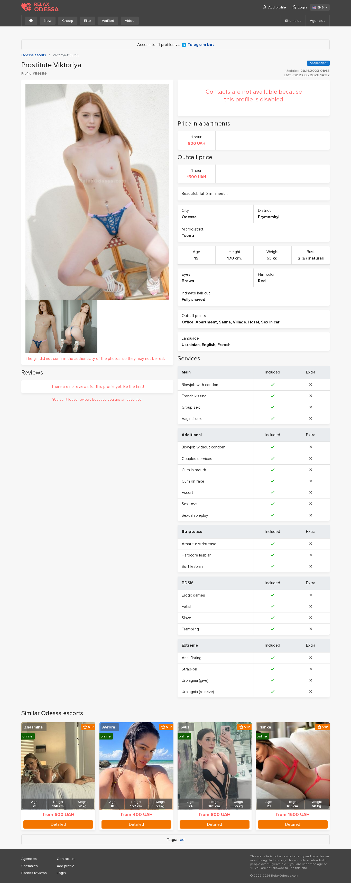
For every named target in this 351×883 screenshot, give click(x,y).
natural (316, 258)
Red (262, 280)
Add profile (277, 7)
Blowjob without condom (203, 447)
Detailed (58, 824)
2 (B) (302, 258)
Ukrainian (191, 344)
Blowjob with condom (200, 384)
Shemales (293, 20)
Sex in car (270, 322)
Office (187, 322)
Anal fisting (191, 657)
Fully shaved (193, 299)
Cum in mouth (194, 470)
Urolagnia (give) (195, 680)
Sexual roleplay (195, 515)
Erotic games (193, 595)
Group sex (191, 407)
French (223, 344)
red (181, 839)
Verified (108, 20)
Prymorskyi (268, 216)
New (47, 20)
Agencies (317, 20)
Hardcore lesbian (196, 555)
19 (196, 258)
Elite (87, 20)
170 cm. (234, 258)
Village (239, 322)
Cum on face (193, 481)
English (208, 344)
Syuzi (185, 727)
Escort (187, 492)
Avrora (108, 727)
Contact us (66, 859)
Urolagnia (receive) (198, 691)
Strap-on (189, 669)
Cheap (67, 20)
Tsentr (188, 235)
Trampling (190, 629)
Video (130, 20)
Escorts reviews (34, 873)
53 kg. (273, 258)
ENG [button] (320, 7)
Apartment (206, 322)
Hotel (253, 322)
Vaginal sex (192, 418)
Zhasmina (33, 727)
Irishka (264, 727)
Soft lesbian (192, 566)
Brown (188, 280)
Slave (186, 617)
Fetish (187, 606)
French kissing (194, 396)
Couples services (197, 458)
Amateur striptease (199, 543)
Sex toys (189, 503)
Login (302, 7)
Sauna (225, 322)
